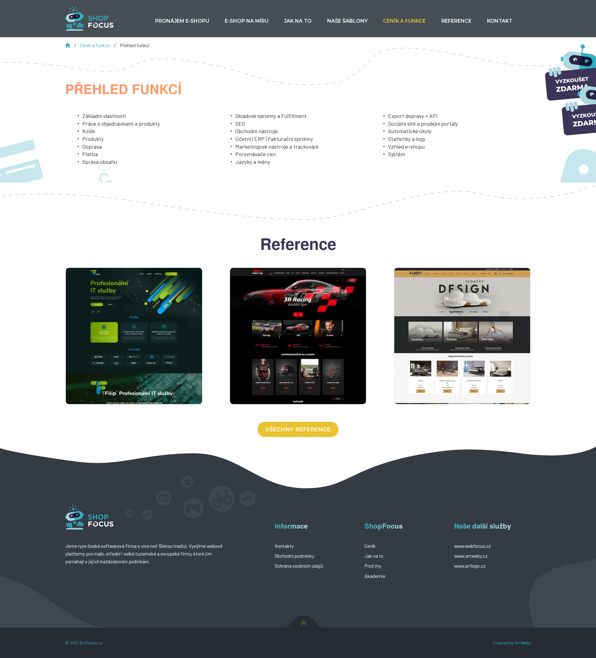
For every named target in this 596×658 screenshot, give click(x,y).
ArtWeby (523, 642)
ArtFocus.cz (91, 642)
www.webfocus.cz (472, 546)
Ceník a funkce (95, 45)
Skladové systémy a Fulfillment (271, 115)
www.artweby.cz (471, 556)
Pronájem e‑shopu (182, 21)
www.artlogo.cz (470, 566)
